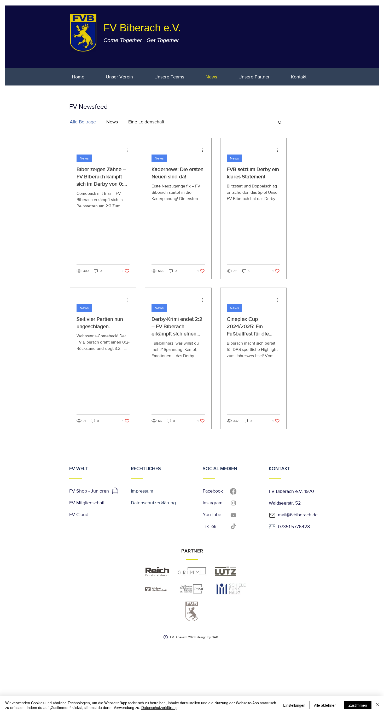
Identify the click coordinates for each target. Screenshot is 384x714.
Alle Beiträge (83, 121)
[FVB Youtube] (233, 515)
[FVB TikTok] (233, 526)
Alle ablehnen (325, 705)
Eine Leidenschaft (146, 121)
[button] (279, 122)
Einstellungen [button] (294, 705)
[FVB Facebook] (233, 491)
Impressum (142, 491)
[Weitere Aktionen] (129, 150)
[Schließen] (378, 705)
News (112, 121)
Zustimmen (357, 705)
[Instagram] (233, 503)
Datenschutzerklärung (153, 502)
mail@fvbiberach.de (298, 514)
